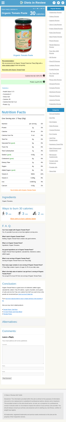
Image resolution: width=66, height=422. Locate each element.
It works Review (54, 69)
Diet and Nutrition (54, 114)
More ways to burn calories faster (23, 219)
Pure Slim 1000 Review (54, 52)
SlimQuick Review (55, 92)
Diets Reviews (53, 126)
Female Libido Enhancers (53, 162)
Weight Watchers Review (54, 46)
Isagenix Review (54, 20)
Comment (4, 344)
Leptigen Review (54, 65)
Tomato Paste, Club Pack (10, 309)
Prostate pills (53, 167)
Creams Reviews (54, 130)
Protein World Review (56, 28)
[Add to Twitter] (58, 2)
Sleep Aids (52, 171)
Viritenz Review (54, 16)
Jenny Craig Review (55, 24)
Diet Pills (52, 118)
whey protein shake (8, 65)
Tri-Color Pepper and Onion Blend (12, 311)
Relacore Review (54, 96)
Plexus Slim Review (55, 80)
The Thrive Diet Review (54, 75)
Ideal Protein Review (55, 36)
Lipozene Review (54, 100)
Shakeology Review (55, 12)
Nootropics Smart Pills (56, 144)
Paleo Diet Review (55, 32)
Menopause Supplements (53, 156)
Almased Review (54, 84)
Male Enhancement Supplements (55, 149)
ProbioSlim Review (55, 104)
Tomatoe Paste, (7, 314)
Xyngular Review (54, 88)
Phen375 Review (54, 61)
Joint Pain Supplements (53, 139)
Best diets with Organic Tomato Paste (13, 69)
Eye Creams (53, 134)
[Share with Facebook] (54, 2)
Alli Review (52, 57)
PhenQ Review (54, 41)
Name (3, 365)
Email (3, 371)
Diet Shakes (53, 122)
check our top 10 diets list (25, 294)
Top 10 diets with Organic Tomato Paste (23, 190)
